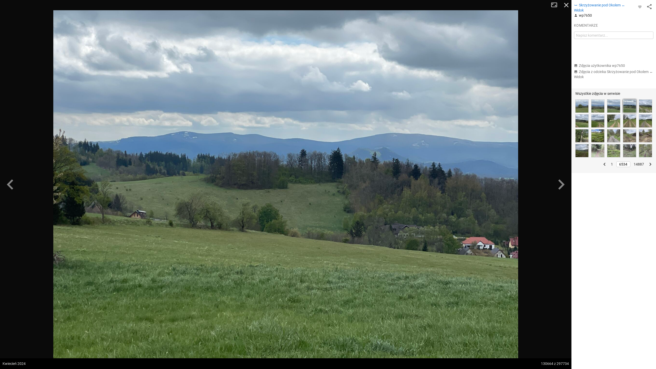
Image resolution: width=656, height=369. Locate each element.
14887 (639, 164)
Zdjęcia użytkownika (602, 66)
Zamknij (566, 5)
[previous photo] (10, 184)
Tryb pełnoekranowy (556, 5)
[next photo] (561, 184)
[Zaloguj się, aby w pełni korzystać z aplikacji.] (640, 7)
